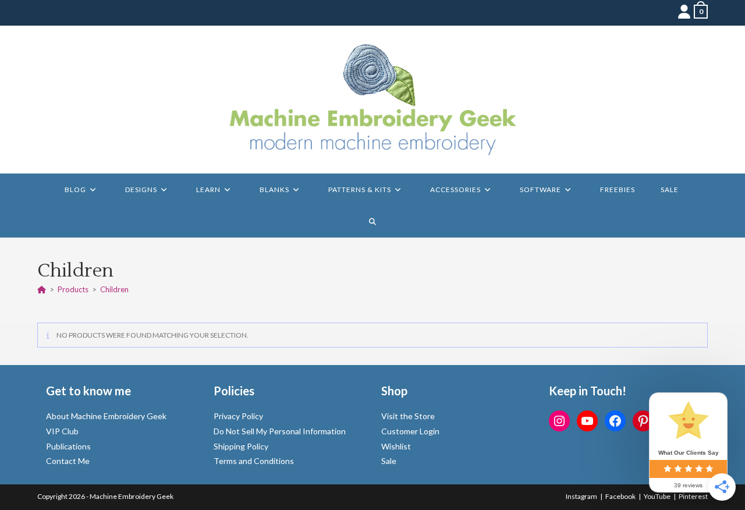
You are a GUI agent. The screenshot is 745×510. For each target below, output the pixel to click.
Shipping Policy (241, 446)
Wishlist (396, 446)
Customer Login (410, 431)
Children (114, 289)
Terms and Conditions (254, 461)
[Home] (41, 289)
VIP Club (62, 431)
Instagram (581, 496)
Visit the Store (408, 416)
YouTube (657, 496)
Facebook (620, 496)
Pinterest (693, 496)
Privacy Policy (238, 416)
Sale (388, 461)
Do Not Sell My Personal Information (280, 431)
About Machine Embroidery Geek (106, 416)
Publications (68, 446)
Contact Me (68, 461)
